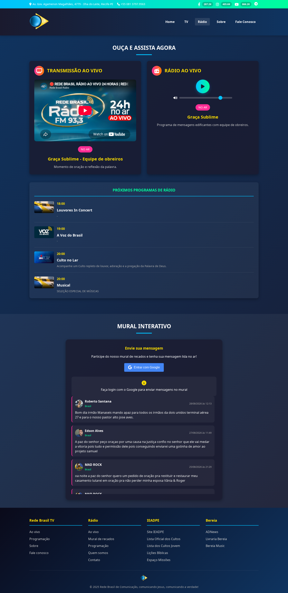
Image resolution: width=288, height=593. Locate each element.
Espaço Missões (158, 560)
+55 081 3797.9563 (133, 4)
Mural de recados (101, 539)
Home (170, 22)
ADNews (212, 532)
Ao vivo (34, 532)
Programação (39, 539)
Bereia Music (215, 546)
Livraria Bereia (216, 539)
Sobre (221, 22)
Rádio (202, 22)
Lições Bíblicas (157, 553)
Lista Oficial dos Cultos (163, 539)
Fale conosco (39, 553)
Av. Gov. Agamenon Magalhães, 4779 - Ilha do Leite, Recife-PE (73, 4)
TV (186, 22)
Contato (94, 560)
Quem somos (98, 553)
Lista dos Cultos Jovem (163, 546)
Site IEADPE (155, 532)
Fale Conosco (245, 22)
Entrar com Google (147, 367)
